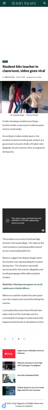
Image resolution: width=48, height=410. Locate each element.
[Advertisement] (24, 35)
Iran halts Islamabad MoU (28, 375)
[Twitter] (18, 338)
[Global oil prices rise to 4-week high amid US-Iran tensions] (8, 390)
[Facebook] (12, 338)
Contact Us (20, 406)
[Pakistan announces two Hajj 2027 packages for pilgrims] (8, 366)
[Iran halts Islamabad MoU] (8, 378)
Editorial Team (10, 77)
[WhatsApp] (24, 338)
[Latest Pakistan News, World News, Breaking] (24, 3)
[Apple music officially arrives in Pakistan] (8, 353)
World (5, 61)
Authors (29, 406)
